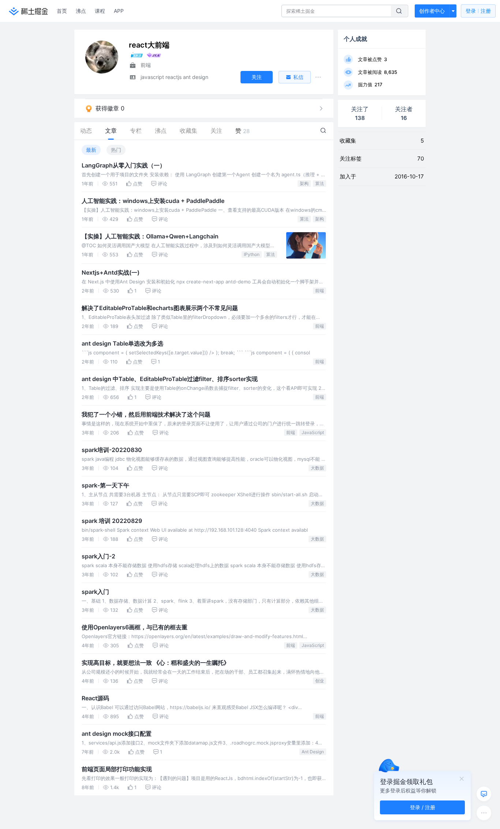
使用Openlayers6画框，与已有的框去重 (134, 627)
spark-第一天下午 (105, 485)
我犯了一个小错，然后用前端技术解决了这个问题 (146, 414)
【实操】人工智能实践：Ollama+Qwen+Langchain (150, 236)
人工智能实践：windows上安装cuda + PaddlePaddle (153, 200)
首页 (62, 11)
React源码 (95, 698)
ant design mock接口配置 (117, 733)
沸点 (81, 11)
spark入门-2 (98, 556)
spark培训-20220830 (112, 449)
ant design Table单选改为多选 (122, 343)
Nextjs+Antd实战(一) (110, 272)
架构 (304, 183)
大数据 (317, 468)
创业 (319, 680)
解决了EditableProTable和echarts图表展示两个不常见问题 (160, 308)
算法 (319, 183)
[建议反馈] (484, 794)
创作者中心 (432, 11)
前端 (319, 290)
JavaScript (313, 432)
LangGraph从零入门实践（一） (123, 165)
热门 (116, 150)
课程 (100, 11)
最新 (91, 150)
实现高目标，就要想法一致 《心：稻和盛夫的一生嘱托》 (156, 662)
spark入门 (95, 591)
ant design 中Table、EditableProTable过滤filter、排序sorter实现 (170, 379)
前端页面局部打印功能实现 (117, 769)
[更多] (484, 813)
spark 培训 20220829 (112, 520)
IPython (252, 254)
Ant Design (313, 751)
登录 (478, 11)
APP (119, 11)
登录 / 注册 (422, 807)
